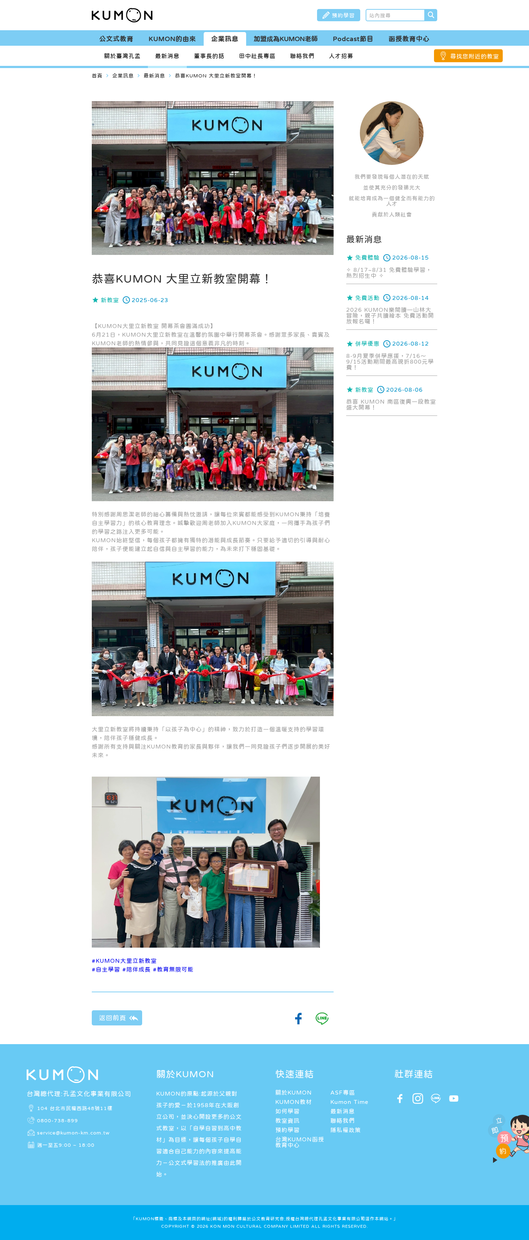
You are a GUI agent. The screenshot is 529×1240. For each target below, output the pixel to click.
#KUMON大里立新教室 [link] (124, 960)
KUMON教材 (293, 1102)
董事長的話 (209, 56)
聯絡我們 (302, 56)
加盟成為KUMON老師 (286, 39)
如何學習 (287, 1111)
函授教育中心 (409, 39)
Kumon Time (349, 1102)
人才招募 (341, 56)
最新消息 (167, 56)
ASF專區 (342, 1092)
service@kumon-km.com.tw (73, 1132)
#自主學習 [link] (106, 969)
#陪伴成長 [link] (136, 969)
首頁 (97, 75)
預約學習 (287, 1130)
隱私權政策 (345, 1130)
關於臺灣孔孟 (122, 56)
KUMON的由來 (172, 39)
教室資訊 (287, 1120)
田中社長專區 (257, 56)
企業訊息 (225, 39)
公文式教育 (116, 39)
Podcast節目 (353, 39)
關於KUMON (293, 1092)
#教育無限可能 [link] (173, 969)
